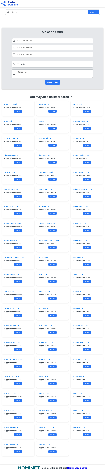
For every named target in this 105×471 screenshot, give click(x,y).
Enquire (18, 111)
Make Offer (52, 82)
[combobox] (21, 64)
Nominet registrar (77, 467)
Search (92, 12)
